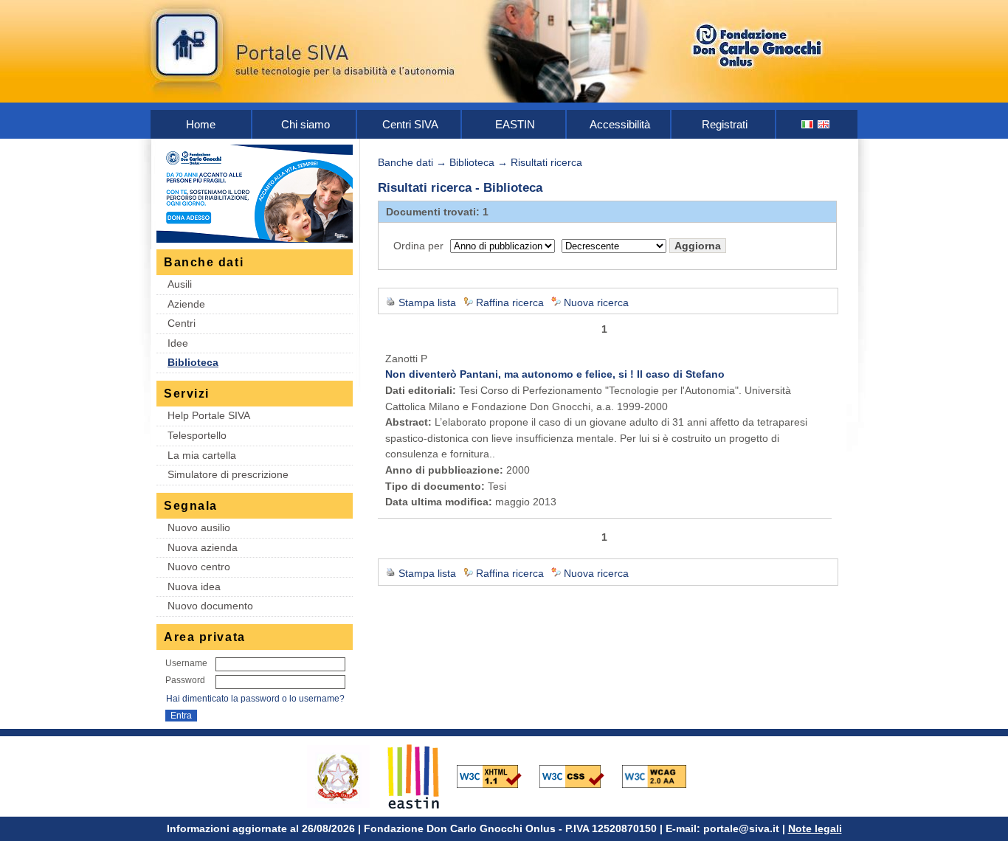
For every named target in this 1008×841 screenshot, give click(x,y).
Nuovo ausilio (199, 527)
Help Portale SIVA (209, 415)
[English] (824, 124)
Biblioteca (193, 362)
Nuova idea (194, 586)
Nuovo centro (199, 566)
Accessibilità (620, 124)
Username (186, 663)
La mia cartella (202, 455)
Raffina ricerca (510, 302)
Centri (182, 323)
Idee (178, 343)
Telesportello (197, 435)
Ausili (180, 284)
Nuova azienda (203, 547)
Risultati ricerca (546, 162)
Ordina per (418, 246)
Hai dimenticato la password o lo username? (255, 698)
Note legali (815, 828)
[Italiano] (808, 124)
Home (200, 124)
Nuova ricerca (596, 302)
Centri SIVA (410, 124)
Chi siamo (305, 124)
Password (185, 680)
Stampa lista (427, 302)
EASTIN (515, 124)
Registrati (725, 124)
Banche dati (405, 162)
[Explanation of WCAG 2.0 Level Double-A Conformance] (662, 775)
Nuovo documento (210, 606)
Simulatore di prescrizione (228, 474)
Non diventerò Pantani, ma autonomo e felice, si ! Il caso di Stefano (555, 374)
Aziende (186, 304)
